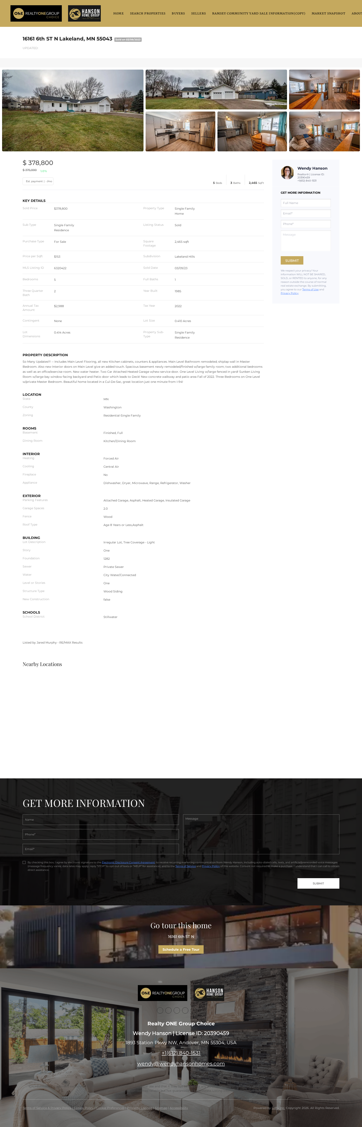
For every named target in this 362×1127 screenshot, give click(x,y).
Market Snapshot (328, 13)
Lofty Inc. (278, 1108)
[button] (36, 13)
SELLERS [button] (198, 13)
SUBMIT (318, 883)
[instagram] (193, 1010)
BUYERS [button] (178, 13)
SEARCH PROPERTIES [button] (148, 13)
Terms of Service (185, 866)
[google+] (202, 1010)
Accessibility (179, 1108)
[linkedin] (168, 1010)
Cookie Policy (84, 1108)
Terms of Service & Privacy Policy (47, 1108)
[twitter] (177, 1010)
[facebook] (160, 1010)
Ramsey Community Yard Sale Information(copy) (258, 13)
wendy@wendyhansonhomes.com (181, 1064)
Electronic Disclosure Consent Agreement (128, 862)
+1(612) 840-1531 (307, 180)
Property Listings (139, 1108)
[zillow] (185, 1010)
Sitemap (161, 1108)
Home (118, 13)
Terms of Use (310, 289)
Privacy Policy (290, 293)
